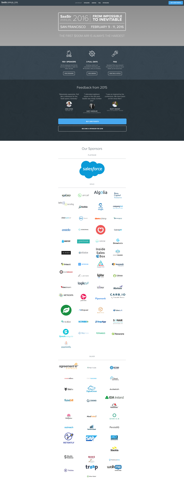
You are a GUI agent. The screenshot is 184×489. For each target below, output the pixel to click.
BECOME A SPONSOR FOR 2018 (92, 129)
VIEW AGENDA (92, 73)
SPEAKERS (87, 3)
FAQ (99, 3)
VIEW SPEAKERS (69, 73)
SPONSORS (106, 3)
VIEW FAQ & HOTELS (115, 73)
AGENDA (94, 3)
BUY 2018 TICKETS (176, 2)
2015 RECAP (78, 3)
